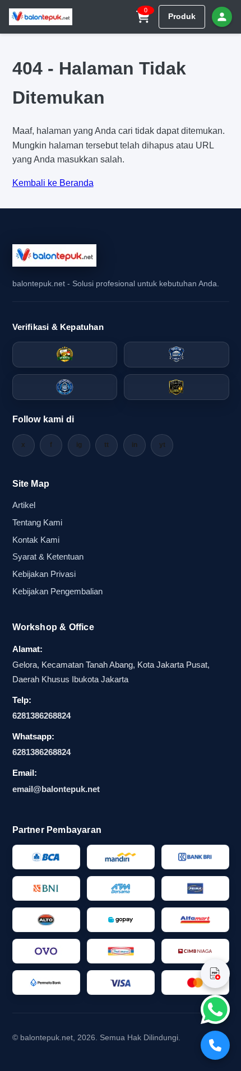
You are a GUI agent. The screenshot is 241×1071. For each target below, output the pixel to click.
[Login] (222, 17)
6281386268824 (41, 715)
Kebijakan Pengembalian (57, 591)
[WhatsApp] (215, 1009)
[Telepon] (215, 1045)
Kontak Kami (35, 539)
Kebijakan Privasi (44, 574)
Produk (182, 16)
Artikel (23, 505)
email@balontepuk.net (56, 789)
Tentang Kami (37, 522)
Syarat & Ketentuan (48, 556)
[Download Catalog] (215, 973)
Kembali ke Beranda (53, 183)
